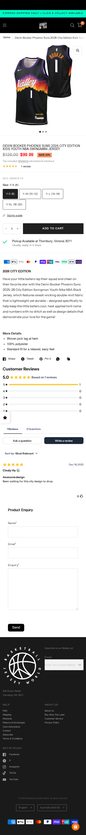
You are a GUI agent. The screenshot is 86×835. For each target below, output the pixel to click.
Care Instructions (11, 727)
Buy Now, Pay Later (55, 715)
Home (6, 37)
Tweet (30, 359)
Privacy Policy (52, 723)
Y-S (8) (10, 193)
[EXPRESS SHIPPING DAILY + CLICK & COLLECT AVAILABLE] (43, 14)
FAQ (5, 711)
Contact (7, 731)
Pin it (48, 359)
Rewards (7, 719)
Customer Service (54, 719)
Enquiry (13, 565)
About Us (49, 711)
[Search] (72, 25)
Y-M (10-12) (30, 193)
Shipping (23, 161)
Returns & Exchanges (14, 723)
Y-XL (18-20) (14, 204)
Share (11, 359)
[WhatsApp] (59, 359)
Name (12, 523)
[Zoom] (77, 50)
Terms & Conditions (13, 739)
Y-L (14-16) (53, 193)
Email (12, 544)
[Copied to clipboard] (69, 359)
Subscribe (8, 735)
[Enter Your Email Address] (79, 664)
